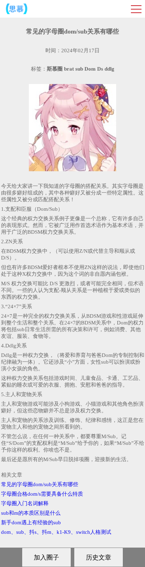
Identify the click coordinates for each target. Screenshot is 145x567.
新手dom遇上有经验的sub (31, 522)
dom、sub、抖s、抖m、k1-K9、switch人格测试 (56, 532)
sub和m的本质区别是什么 (31, 513)
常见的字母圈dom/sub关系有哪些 (39, 484)
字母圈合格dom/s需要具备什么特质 (42, 494)
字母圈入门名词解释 (25, 503)
